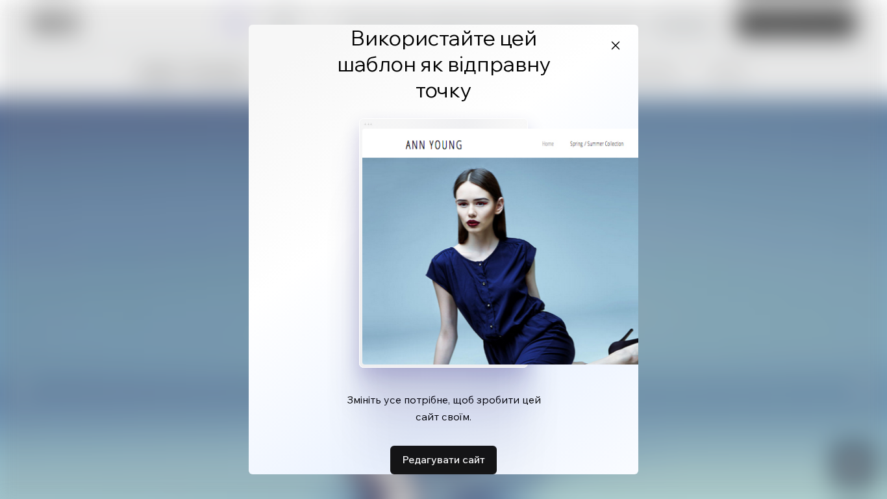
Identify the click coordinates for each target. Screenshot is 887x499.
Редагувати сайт (443, 459)
